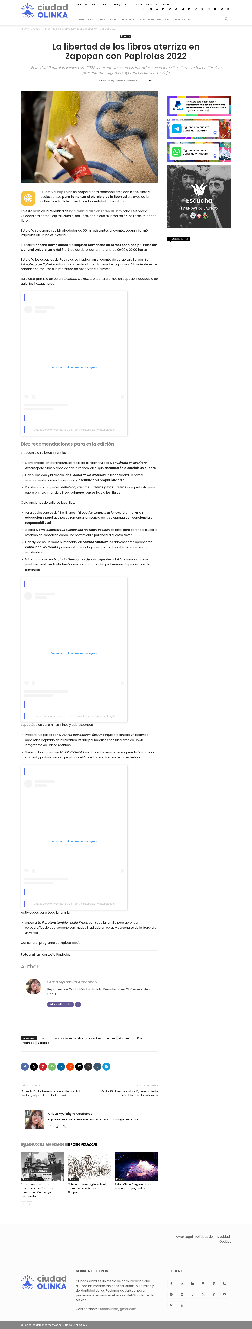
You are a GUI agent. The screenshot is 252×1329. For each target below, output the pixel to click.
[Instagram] (150, 9)
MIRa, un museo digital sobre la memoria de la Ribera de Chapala (88, 1188)
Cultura (110, 1038)
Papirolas (28, 1042)
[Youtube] (215, 9)
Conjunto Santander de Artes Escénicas (77, 1038)
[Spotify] (183, 9)
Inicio (24, 28)
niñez (139, 1038)
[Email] (78, 1004)
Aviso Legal (184, 1236)
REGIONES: (82, 4)
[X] (202, 9)
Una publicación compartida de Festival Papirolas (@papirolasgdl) (74, 429)
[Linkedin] (157, 9)
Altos (94, 4)
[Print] (88, 1067)
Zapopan (43, 1042)
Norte (139, 4)
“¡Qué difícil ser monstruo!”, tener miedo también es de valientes (128, 1093)
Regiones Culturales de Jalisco (144, 19)
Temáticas (105, 19)
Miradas (35, 28)
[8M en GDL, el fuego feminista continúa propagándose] (136, 1166)
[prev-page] (23, 1203)
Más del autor (82, 1144)
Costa (128, 4)
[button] (226, 19)
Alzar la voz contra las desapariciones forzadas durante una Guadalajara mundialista (37, 1190)
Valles (166, 4)
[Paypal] (163, 9)
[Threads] (228, 9)
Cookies (225, 1241)
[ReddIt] (70, 1067)
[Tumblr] (97, 1067)
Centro (104, 4)
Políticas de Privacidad (212, 1236)
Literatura (125, 1038)
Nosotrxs (86, 19)
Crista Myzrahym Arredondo (120, 80)
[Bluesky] (222, 9)
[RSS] (176, 9)
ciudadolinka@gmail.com (117, 1309)
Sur (157, 4)
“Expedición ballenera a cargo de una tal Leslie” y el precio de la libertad (50, 1093)
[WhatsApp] (209, 9)
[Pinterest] (170, 9)
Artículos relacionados (44, 1144)
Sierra (148, 4)
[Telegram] (189, 9)
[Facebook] (144, 9)
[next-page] (29, 1203)
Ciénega (116, 4)
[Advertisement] (89, 1023)
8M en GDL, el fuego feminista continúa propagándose (133, 1186)
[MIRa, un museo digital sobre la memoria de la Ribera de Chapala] (89, 1166)
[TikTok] (196, 9)
